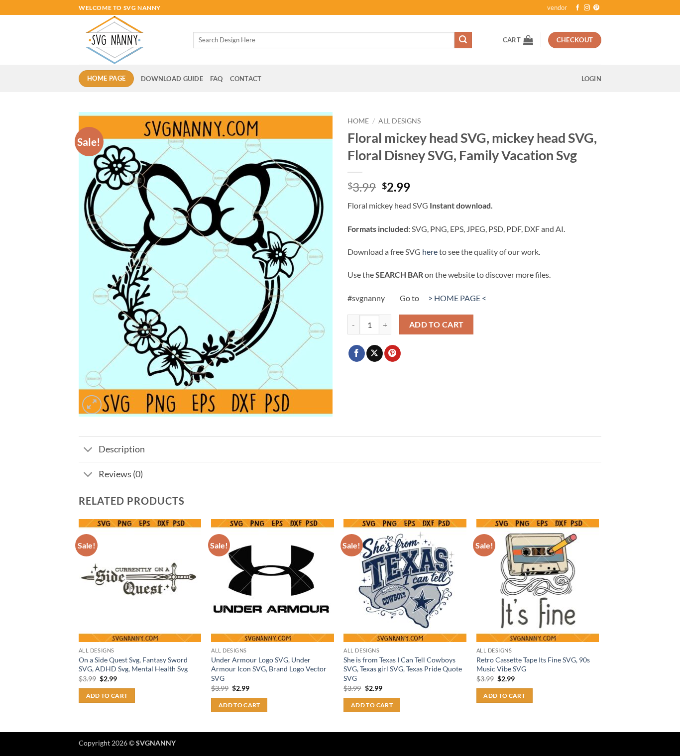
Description (122, 449)
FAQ (216, 79)
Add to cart (436, 324)
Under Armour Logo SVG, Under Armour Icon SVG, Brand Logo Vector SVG (269, 668)
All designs (399, 121)
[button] (518, 40)
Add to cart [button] (107, 695)
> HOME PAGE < (457, 298)
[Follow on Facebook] (577, 7)
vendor (557, 7)
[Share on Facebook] (356, 353)
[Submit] (462, 40)
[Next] (598, 624)
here (430, 251)
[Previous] (79, 624)
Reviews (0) (121, 474)
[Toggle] (88, 450)
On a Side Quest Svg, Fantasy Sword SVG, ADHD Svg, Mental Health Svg (133, 664)
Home (358, 121)
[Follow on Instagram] (587, 7)
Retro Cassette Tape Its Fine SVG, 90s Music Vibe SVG (533, 664)
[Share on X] (374, 353)
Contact (246, 79)
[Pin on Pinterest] (392, 353)
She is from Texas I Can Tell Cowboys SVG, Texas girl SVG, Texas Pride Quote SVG (402, 668)
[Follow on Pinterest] (596, 7)
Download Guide (172, 79)
